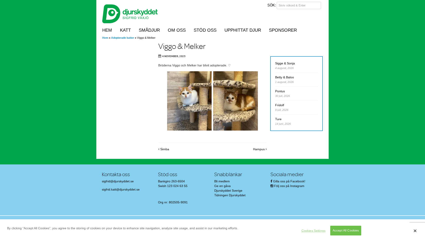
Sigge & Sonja (285, 63)
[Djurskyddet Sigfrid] (130, 13)
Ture (278, 119)
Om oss (177, 30)
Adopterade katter (122, 37)
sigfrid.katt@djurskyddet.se (121, 189)
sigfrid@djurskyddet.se (118, 181)
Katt (125, 30)
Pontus (280, 91)
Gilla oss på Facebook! (289, 181)
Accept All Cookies (346, 230)
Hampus (259, 149)
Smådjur (149, 30)
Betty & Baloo (284, 77)
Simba (164, 149)
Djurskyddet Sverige (228, 190)
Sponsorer (283, 30)
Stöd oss (205, 30)
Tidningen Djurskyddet (229, 195)
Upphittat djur (242, 30)
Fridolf (279, 105)
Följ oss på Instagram (289, 186)
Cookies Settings (313, 230)
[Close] (415, 231)
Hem (107, 30)
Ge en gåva (222, 186)
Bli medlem (222, 181)
